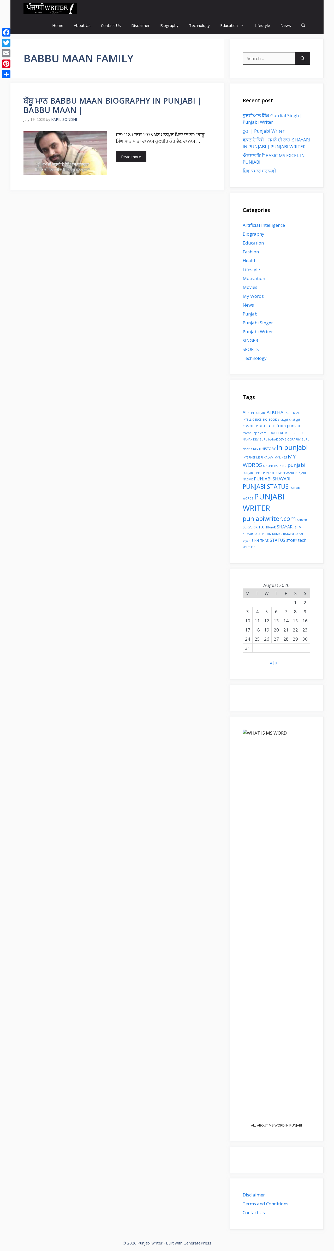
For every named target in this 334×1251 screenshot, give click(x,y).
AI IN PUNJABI (257, 413)
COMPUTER (250, 426)
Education (229, 25)
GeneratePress (197, 1243)
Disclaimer (140, 25)
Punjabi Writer (258, 332)
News (286, 25)
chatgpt (283, 419)
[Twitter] (6, 43)
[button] (303, 25)
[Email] (6, 53)
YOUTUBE (249, 547)
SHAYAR (270, 527)
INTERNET (249, 457)
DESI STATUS (267, 426)
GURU (293, 433)
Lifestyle (262, 25)
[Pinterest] (6, 63)
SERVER (302, 520)
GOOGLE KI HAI (277, 433)
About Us (82, 25)
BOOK (273, 419)
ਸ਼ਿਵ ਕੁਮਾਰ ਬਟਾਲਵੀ (259, 171)
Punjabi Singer (258, 323)
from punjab (288, 425)
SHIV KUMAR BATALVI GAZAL (284, 534)
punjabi (296, 465)
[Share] (6, 74)
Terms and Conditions (265, 1204)
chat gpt (294, 419)
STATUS (277, 540)
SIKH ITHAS (260, 540)
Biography (169, 25)
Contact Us (111, 25)
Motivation (254, 278)
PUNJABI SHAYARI (272, 479)
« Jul (274, 663)
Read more (131, 156)
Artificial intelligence (264, 225)
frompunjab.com (254, 433)
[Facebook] (6, 32)
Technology (199, 25)
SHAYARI (285, 527)
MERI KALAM (264, 457)
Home (57, 25)
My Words (253, 296)
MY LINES (281, 457)
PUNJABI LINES (252, 473)
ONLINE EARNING (275, 466)
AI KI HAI (276, 412)
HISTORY (269, 448)
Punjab (250, 314)
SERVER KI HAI (253, 527)
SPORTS (251, 349)
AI (245, 412)
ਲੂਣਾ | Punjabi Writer (263, 131)
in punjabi (292, 447)
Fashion (251, 252)
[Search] (302, 58)
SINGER (250, 340)
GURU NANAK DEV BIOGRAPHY (279, 439)
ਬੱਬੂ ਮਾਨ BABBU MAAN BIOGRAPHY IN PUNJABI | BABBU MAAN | (112, 105)
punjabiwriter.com (269, 518)
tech (302, 540)
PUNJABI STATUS (266, 486)
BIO (265, 419)
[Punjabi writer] (50, 8)
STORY (291, 540)
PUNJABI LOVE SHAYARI (278, 473)
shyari (246, 541)
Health (250, 261)
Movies (250, 287)
